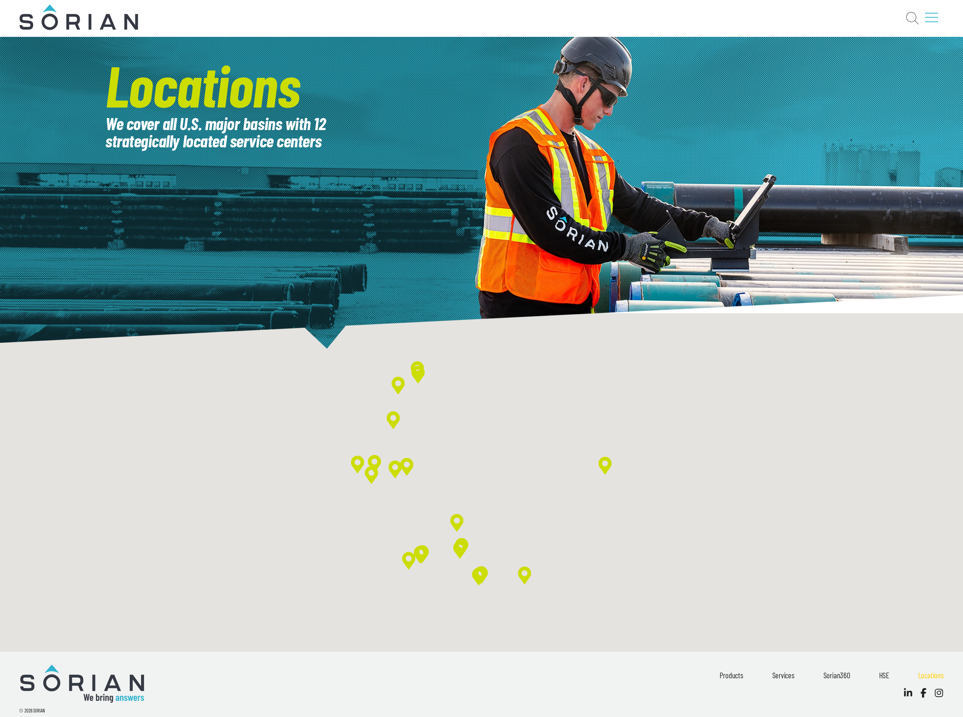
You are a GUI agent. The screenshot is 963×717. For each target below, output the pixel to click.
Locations (931, 675)
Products (731, 675)
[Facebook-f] (923, 692)
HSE (884, 675)
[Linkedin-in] (908, 692)
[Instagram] (939, 692)
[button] (478, 576)
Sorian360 (836, 675)
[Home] (78, 28)
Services (783, 675)
